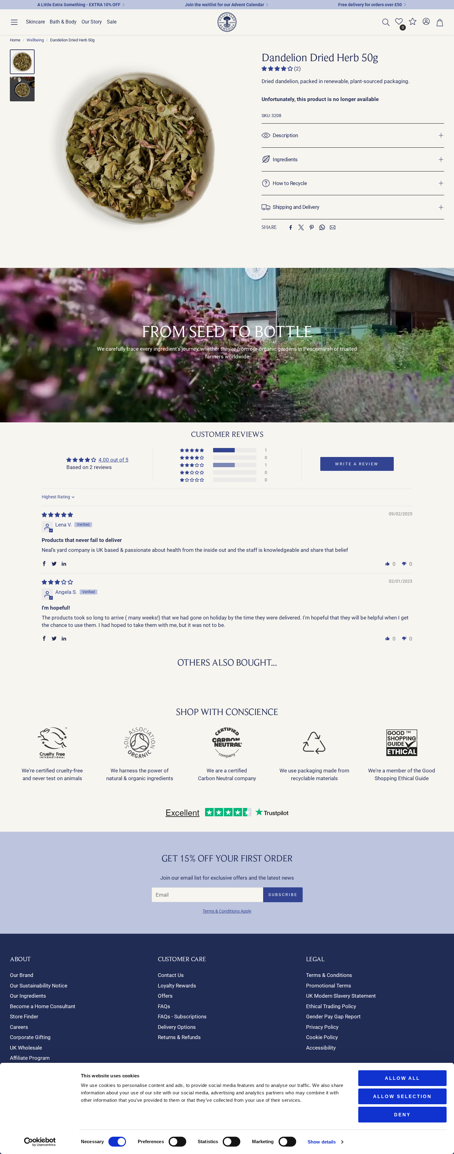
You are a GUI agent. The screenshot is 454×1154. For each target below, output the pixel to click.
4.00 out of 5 (113, 460)
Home (15, 40)
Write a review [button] (357, 464)
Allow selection (402, 1096)
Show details (322, 1141)
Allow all (402, 1078)
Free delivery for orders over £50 (370, 4)
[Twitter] (301, 227)
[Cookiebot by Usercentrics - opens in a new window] (40, 1142)
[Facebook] (290, 227)
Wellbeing (35, 40)
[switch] (177, 1142)
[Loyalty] (412, 24)
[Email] (332, 227)
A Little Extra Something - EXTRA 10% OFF (78, 4)
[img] (57, 515)
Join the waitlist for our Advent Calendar (224, 4)
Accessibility (321, 1048)
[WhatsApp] (322, 227)
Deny (402, 1114)
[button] (14, 22)
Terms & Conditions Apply (227, 911)
